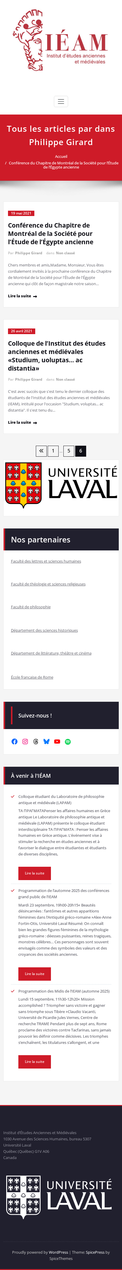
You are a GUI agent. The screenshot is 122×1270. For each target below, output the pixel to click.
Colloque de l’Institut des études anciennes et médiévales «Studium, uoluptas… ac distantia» (56, 355)
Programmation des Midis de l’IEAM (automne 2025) (64, 991)
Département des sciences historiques (44, 630)
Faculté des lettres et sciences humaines (46, 561)
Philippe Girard (28, 252)
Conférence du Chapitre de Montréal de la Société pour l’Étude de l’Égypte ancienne (63, 165)
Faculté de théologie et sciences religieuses (48, 584)
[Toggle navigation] (61, 101)
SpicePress (95, 1252)
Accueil (61, 156)
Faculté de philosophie (31, 606)
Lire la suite (19, 296)
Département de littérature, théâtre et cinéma (51, 653)
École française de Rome (32, 677)
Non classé (65, 252)
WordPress (58, 1252)
